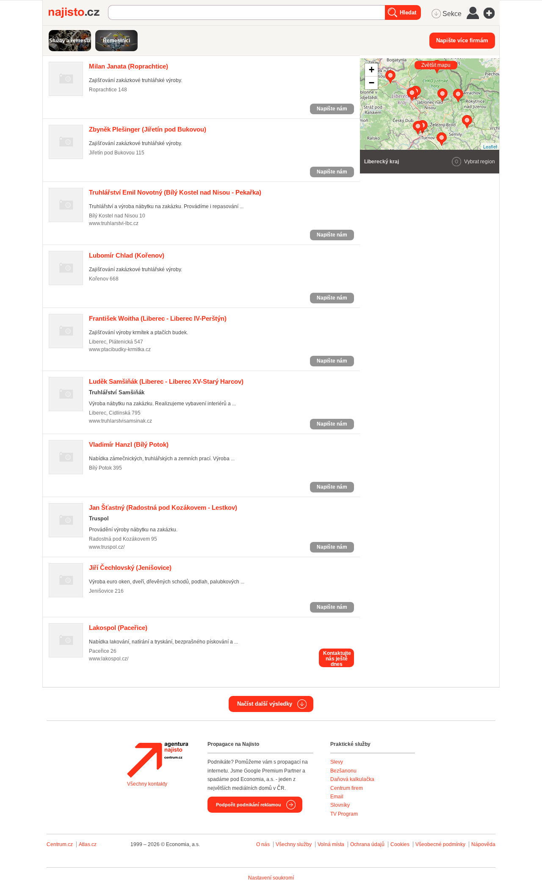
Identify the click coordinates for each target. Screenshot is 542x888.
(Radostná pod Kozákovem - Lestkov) (163, 507)
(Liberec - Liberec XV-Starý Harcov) (166, 381)
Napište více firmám (462, 40)
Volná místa (331, 844)
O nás (263, 844)
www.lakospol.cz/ (108, 659)
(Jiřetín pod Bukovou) (147, 129)
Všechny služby (294, 844)
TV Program (344, 814)
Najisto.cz (78, 12)
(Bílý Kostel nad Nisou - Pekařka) (175, 192)
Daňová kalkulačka (352, 779)
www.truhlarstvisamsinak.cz (120, 421)
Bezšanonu (343, 771)
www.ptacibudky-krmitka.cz (120, 349)
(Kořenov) (126, 255)
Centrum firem (346, 788)
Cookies (399, 844)
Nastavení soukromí (271, 878)
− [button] (371, 82)
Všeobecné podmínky (440, 844)
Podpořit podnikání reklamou (248, 804)
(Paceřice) (118, 627)
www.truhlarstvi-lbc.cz (113, 223)
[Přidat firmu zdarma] (491, 13)
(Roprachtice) (128, 66)
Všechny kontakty (147, 784)
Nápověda (483, 844)
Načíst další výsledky (264, 704)
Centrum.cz (60, 844)
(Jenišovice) (130, 567)
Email (336, 797)
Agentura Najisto (157, 760)
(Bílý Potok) (129, 444)
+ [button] (371, 69)
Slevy (336, 762)
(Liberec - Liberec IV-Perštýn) (158, 318)
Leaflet (490, 146)
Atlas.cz (88, 844)
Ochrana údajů (367, 844)
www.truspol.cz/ (106, 547)
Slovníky (340, 805)
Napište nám (332, 109)
